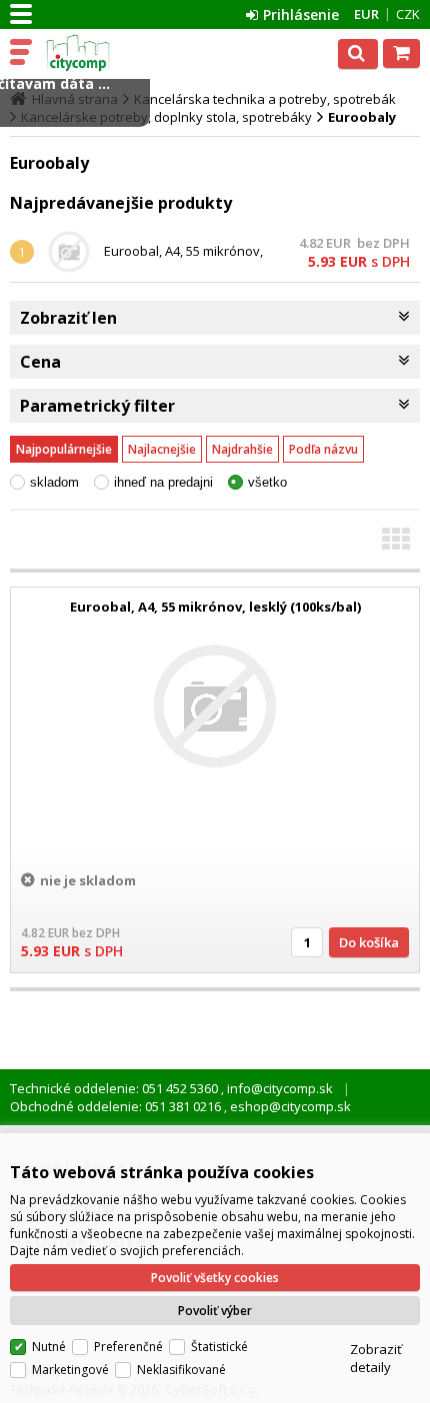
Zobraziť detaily (376, 1358)
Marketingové (70, 1369)
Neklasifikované (181, 1369)
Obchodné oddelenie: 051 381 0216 (117, 1106)
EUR (366, 14)
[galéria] (396, 545)
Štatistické (219, 1346)
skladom (54, 482)
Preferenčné (128, 1346)
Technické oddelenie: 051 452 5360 (115, 1088)
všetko (267, 482)
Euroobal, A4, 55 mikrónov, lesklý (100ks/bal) (183, 260)
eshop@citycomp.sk (289, 1106)
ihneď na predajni (163, 482)
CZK (408, 14)
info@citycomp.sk (278, 1088)
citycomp (102, 53)
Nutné (49, 1346)
